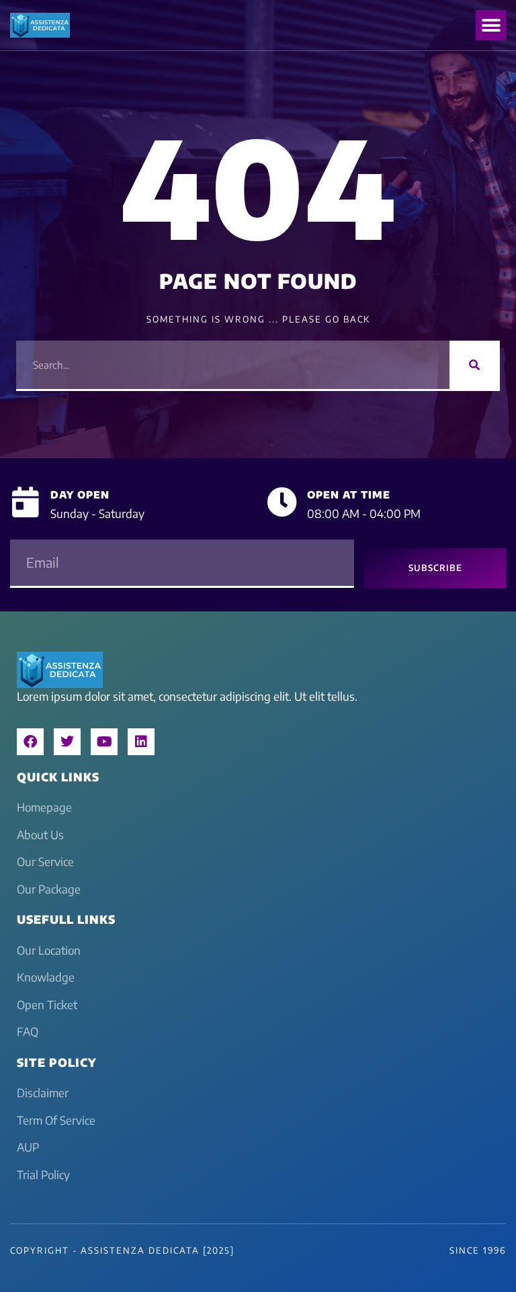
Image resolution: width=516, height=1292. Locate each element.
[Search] (474, 365)
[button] (491, 25)
